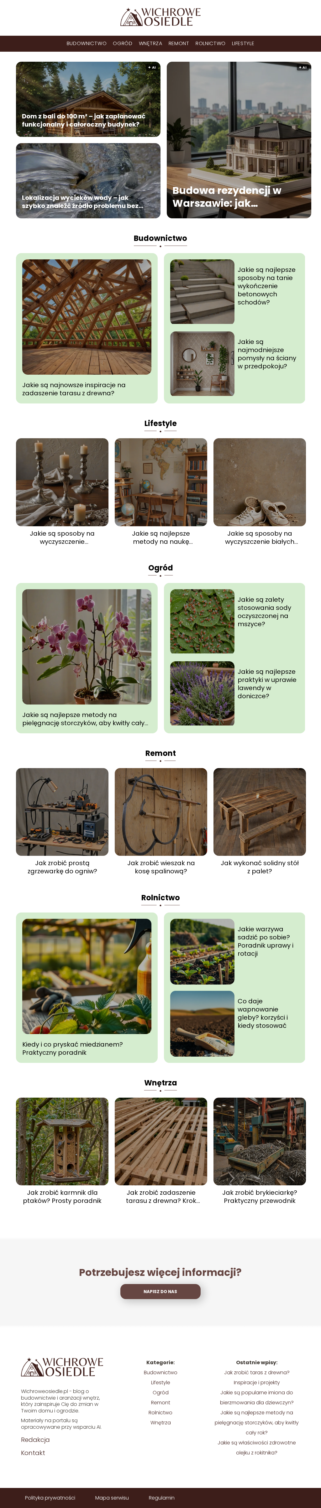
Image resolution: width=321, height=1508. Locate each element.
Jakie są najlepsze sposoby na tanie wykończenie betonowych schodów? (267, 286)
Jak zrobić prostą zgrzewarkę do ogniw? (62, 867)
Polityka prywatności (50, 1497)
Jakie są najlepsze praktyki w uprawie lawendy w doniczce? (267, 684)
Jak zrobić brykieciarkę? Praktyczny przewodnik (259, 1196)
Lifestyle (243, 43)
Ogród (123, 43)
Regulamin (162, 1497)
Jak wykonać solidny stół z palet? (260, 867)
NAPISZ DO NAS (160, 1292)
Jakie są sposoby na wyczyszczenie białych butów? (259, 537)
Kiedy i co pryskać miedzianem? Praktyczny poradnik (72, 1048)
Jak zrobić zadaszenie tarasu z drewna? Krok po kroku (161, 1196)
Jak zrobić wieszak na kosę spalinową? (161, 867)
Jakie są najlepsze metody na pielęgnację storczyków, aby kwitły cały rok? (83, 719)
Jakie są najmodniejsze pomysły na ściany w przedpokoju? (267, 354)
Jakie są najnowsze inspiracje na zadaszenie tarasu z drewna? (74, 389)
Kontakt (33, 1453)
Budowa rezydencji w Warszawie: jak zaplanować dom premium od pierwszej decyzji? (229, 197)
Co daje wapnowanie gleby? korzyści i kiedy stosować (263, 1013)
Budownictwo (87, 43)
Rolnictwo (211, 43)
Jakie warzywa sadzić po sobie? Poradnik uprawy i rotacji (265, 941)
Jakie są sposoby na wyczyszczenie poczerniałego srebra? (62, 537)
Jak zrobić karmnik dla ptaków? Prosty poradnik (62, 1196)
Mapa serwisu (112, 1497)
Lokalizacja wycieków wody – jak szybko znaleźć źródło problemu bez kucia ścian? (80, 201)
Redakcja (35, 1440)
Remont (179, 43)
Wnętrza (150, 43)
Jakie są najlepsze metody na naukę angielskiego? (161, 537)
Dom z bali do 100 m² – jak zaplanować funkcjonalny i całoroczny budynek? (83, 120)
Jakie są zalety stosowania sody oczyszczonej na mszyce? (264, 611)
